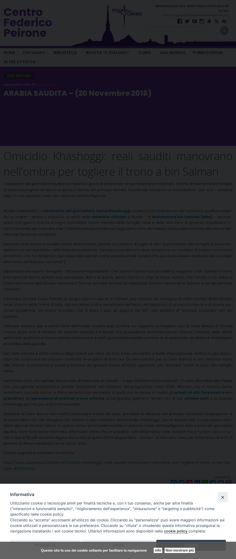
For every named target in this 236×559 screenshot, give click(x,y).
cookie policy (175, 531)
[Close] (223, 497)
